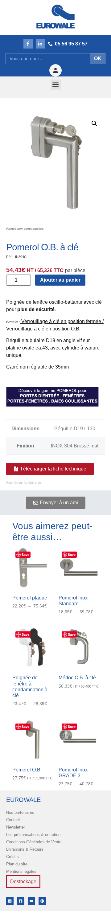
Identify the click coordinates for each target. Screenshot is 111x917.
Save (25, 554)
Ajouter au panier (60, 280)
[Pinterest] (42, 901)
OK (97, 58)
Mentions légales (21, 871)
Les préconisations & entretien (33, 834)
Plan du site (16, 864)
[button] (56, 85)
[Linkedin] (10, 901)
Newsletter (15, 827)
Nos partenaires (20, 812)
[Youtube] (31, 901)
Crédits (12, 856)
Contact (13, 819)
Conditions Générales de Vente (33, 842)
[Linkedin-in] (40, 44)
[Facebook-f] (28, 44)
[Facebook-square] (20, 901)
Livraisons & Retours (24, 849)
